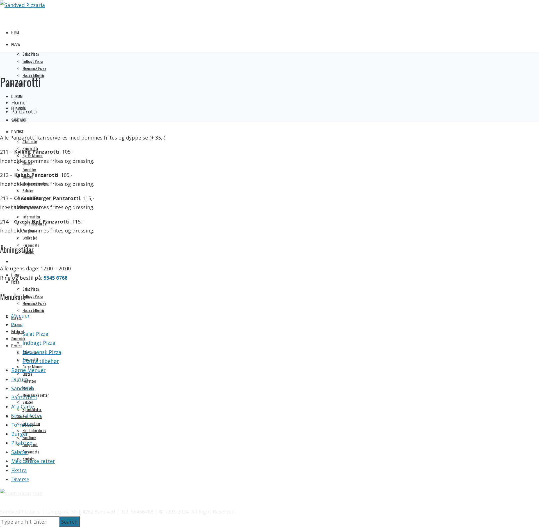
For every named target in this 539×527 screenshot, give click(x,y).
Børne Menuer (28, 370)
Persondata (30, 452)
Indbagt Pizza (32, 61)
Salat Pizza (30, 54)
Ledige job (30, 238)
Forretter (29, 169)
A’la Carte (22, 406)
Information (31, 217)
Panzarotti (24, 397)
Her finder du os (34, 430)
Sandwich (19, 120)
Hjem (15, 32)
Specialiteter (26, 415)
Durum (16, 96)
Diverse (17, 131)
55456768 (142, 511)
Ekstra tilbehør (33, 310)
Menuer (20, 315)
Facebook (29, 437)
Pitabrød (22, 442)
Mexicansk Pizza (34, 68)
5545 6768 (55, 277)
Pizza (15, 44)
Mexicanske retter (33, 461)
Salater (27, 190)
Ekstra (19, 470)
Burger (19, 433)
